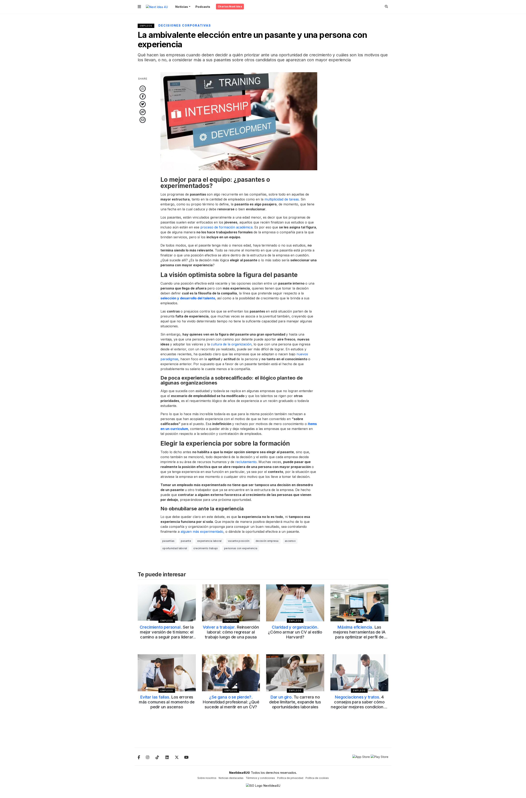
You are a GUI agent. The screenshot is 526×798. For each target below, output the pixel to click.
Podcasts (202, 7)
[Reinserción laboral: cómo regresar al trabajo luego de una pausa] (231, 602)
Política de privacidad (290, 777)
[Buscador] (386, 6)
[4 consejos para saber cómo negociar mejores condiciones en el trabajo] (359, 672)
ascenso (290, 540)
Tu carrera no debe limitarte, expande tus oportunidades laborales (295, 702)
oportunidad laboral (174, 548)
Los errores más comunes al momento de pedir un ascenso (167, 702)
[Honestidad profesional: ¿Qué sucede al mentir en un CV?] (231, 672)
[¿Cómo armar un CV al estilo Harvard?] (295, 602)
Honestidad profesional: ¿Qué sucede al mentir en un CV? (231, 702)
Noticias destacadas (231, 777)
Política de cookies (317, 777)
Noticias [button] (181, 7)
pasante (186, 540)
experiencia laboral (209, 540)
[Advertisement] (359, 134)
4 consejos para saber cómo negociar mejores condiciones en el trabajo (359, 704)
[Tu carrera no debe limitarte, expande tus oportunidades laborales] (295, 672)
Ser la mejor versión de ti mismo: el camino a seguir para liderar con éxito (167, 634)
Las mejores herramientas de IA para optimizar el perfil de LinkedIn (359, 634)
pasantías (168, 540)
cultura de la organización (231, 344)
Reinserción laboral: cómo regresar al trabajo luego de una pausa (231, 632)
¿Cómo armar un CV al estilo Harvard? (295, 632)
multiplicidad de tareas (281, 199)
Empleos (146, 25)
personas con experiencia (240, 548)
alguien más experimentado (202, 531)
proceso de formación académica (226, 227)
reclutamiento (246, 462)
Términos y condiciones (260, 777)
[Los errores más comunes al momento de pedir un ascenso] (167, 672)
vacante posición (239, 540)
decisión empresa (267, 540)
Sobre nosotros (206, 777)
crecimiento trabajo (205, 548)
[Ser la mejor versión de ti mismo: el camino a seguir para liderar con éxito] (167, 602)
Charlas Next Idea (230, 6)
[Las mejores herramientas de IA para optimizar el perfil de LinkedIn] (359, 602)
